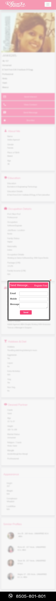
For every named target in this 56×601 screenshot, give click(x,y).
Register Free (40, 285)
